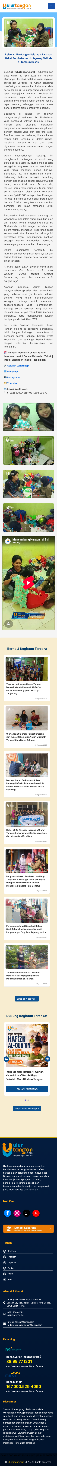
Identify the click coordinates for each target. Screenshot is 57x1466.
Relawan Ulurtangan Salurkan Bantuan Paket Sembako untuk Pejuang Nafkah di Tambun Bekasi (28, 58)
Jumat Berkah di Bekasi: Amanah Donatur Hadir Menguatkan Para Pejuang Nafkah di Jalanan (23, 975)
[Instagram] (17, 1213)
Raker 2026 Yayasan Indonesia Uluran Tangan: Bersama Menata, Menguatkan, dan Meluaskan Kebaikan (26, 833)
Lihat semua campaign (26, 1108)
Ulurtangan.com (16, 1462)
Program (12, 1256)
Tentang (12, 1251)
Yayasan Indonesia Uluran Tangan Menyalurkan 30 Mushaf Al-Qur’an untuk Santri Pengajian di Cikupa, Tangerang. (23, 689)
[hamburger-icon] (51, 6)
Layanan (12, 1262)
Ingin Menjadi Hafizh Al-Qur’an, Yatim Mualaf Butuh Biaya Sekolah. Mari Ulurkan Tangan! (25, 1075)
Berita (10, 1268)
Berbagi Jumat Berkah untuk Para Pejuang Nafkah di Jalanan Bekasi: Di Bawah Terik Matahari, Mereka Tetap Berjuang (25, 785)
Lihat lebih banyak (26, 998)
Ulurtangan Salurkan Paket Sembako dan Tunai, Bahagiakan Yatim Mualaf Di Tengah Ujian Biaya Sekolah (26, 737)
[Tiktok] (26, 1213)
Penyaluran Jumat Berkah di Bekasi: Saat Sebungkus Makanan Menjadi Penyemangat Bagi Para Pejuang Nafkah (26, 929)
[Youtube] (36, 1213)
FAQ (10, 1279)
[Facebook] (7, 1213)
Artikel (11, 1273)
